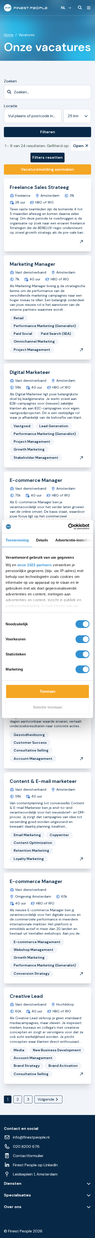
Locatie (10, 105)
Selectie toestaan (47, 707)
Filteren (47, 131)
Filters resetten (47, 157)
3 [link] (28, 1099)
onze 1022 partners (34, 565)
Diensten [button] (12, 1183)
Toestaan (47, 691)
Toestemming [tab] (17, 540)
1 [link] (7, 1099)
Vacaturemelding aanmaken (47, 169)
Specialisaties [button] (17, 1195)
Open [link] (78, 145)
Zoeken (10, 81)
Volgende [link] (46, 1099)
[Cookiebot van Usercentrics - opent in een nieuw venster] (68, 526)
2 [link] (18, 1099)
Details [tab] (42, 540)
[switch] (82, 639)
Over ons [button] (12, 1207)
